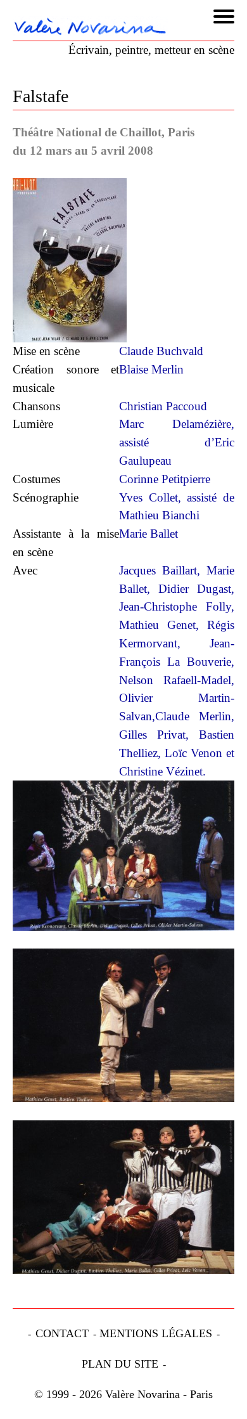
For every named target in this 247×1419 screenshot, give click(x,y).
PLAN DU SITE (120, 1363)
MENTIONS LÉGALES (155, 1333)
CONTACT (62, 1333)
